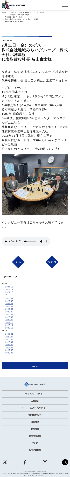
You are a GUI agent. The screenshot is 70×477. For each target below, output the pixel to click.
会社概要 (35, 422)
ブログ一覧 (40, 12)
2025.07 (9, 314)
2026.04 (9, 342)
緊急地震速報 (35, 436)
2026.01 (9, 334)
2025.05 (9, 309)
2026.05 (9, 345)
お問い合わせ (35, 450)
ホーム (4, 12)
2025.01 (9, 298)
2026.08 (9, 353)
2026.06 (9, 347)
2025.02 (9, 301)
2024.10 (9, 287)
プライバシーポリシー (35, 394)
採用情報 (35, 429)
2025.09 (9, 320)
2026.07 (9, 350)
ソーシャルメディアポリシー (35, 408)
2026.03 (9, 339)
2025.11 (9, 325)
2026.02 (9, 337)
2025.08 (9, 317)
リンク (35, 443)
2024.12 (9, 292)
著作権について (35, 415)
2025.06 (9, 312)
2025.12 (9, 328)
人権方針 (35, 401)
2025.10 (9, 322)
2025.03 (9, 304)
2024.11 (9, 289)
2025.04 (9, 306)
